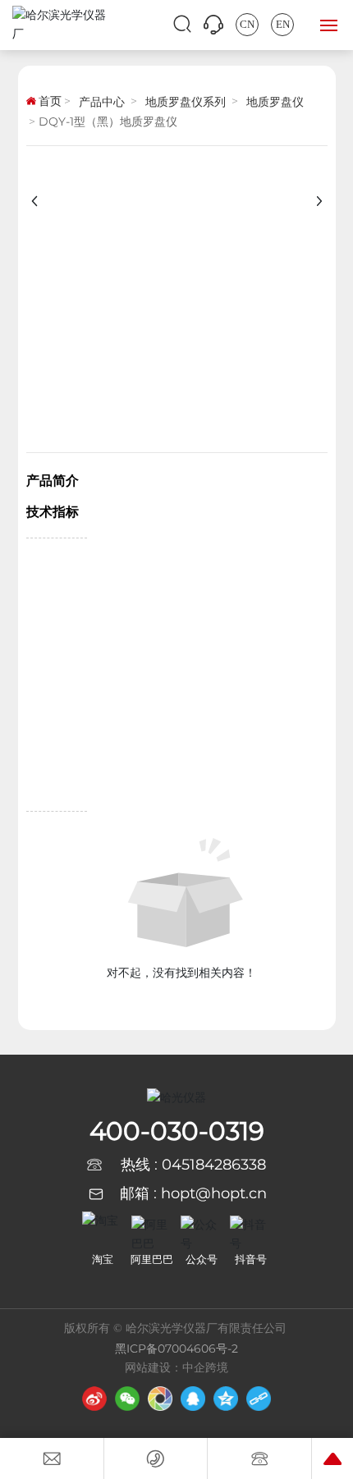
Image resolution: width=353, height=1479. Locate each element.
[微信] (127, 1398)
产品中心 (102, 101)
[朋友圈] (160, 1398)
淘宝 (102, 1259)
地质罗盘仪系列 (185, 101)
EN (283, 24)
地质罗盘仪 (275, 101)
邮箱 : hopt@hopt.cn (193, 1193)
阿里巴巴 (152, 1259)
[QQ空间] (225, 1398)
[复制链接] (258, 1398)
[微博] (94, 1398)
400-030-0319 (176, 1131)
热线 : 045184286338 (193, 1165)
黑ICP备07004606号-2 (176, 1348)
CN (247, 24)
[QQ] (193, 1398)
